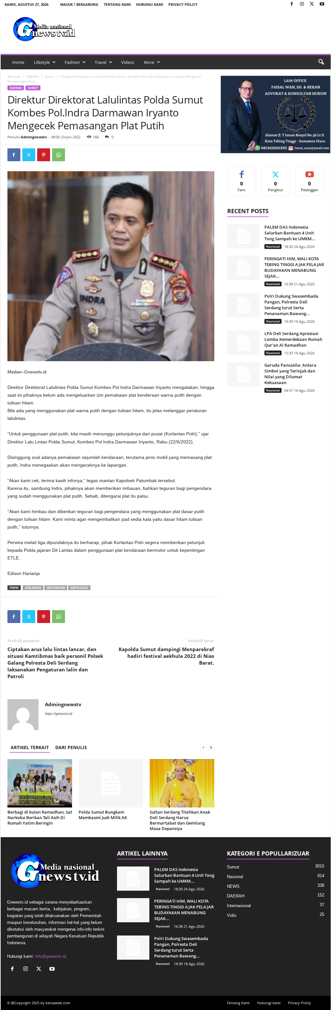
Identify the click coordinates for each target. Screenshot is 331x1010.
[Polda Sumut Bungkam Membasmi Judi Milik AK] (111, 783)
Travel (100, 62)
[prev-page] (203, 747)
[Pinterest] (43, 154)
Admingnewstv (34, 136)
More (149, 62)
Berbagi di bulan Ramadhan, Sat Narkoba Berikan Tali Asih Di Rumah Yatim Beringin (39, 817)
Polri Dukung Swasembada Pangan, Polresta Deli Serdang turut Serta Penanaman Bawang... (291, 304)
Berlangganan (309, 174)
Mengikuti (276, 171)
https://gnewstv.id (58, 714)
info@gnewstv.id (50, 956)
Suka (241, 171)
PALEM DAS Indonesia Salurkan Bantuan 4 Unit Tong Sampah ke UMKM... (289, 233)
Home (18, 62)
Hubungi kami (149, 4)
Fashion (72, 62)
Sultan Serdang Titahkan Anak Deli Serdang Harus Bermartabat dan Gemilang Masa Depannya (180, 820)
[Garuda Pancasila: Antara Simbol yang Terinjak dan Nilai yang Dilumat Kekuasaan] (243, 374)
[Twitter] (312, 4)
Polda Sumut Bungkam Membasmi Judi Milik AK (103, 814)
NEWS (233, 886)
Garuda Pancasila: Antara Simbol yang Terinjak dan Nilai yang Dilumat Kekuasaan (290, 373)
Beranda (13, 76)
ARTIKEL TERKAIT (30, 747)
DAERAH (33, 76)
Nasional (273, 246)
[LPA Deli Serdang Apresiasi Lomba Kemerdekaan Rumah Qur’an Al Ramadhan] (243, 343)
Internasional (239, 905)
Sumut (50, 76)
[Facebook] (292, 4)
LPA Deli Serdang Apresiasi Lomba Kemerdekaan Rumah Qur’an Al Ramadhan (293, 339)
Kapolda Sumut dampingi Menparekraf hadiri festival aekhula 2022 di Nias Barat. (166, 656)
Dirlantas (33, 588)
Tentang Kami (117, 4)
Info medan (56, 588)
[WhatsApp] (58, 154)
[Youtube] (322, 4)
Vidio (231, 915)
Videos (127, 62)
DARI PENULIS (71, 747)
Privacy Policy (183, 4)
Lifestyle (42, 62)
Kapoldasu (79, 588)
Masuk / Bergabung (79, 4)
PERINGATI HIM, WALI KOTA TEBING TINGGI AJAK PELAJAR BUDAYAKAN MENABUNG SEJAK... (294, 267)
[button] (321, 62)
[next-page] (211, 747)
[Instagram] (302, 4)
